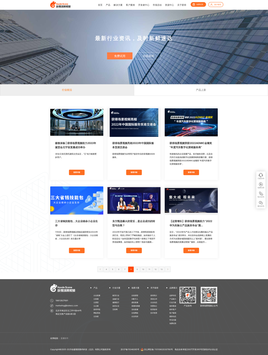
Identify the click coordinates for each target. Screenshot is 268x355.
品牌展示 (173, 288)
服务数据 (172, 306)
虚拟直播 (134, 302)
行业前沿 (67, 89)
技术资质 (153, 313)
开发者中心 (143, 4)
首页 (100, 4)
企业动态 (153, 302)
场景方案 (135, 288)
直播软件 (64, 338)
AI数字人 (134, 299)
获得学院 (97, 309)
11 (149, 269)
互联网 (115, 309)
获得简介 (153, 295)
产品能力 (172, 299)
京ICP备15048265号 (130, 349)
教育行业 (116, 295)
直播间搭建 (135, 306)
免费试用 (199, 4)
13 (162, 269)
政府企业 (116, 306)
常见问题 (172, 320)
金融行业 (116, 299)
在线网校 (134, 313)
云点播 (96, 306)
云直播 (96, 299)
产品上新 (201, 89)
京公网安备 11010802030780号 (158, 349)
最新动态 (172, 316)
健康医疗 (116, 302)
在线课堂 (134, 295)
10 (143, 269)
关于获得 (181, 4)
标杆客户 (172, 309)
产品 (108, 4)
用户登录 (217, 4)
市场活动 (157, 4)
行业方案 (116, 288)
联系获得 (153, 309)
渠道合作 (153, 299)
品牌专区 (172, 295)
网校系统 (97, 313)
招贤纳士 (153, 306)
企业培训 (134, 316)
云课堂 (96, 302)
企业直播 (97, 295)
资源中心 (169, 4)
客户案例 (130, 4)
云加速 (96, 316)
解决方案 (118, 4)
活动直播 (134, 309)
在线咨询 (148, 56)
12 (155, 269)
